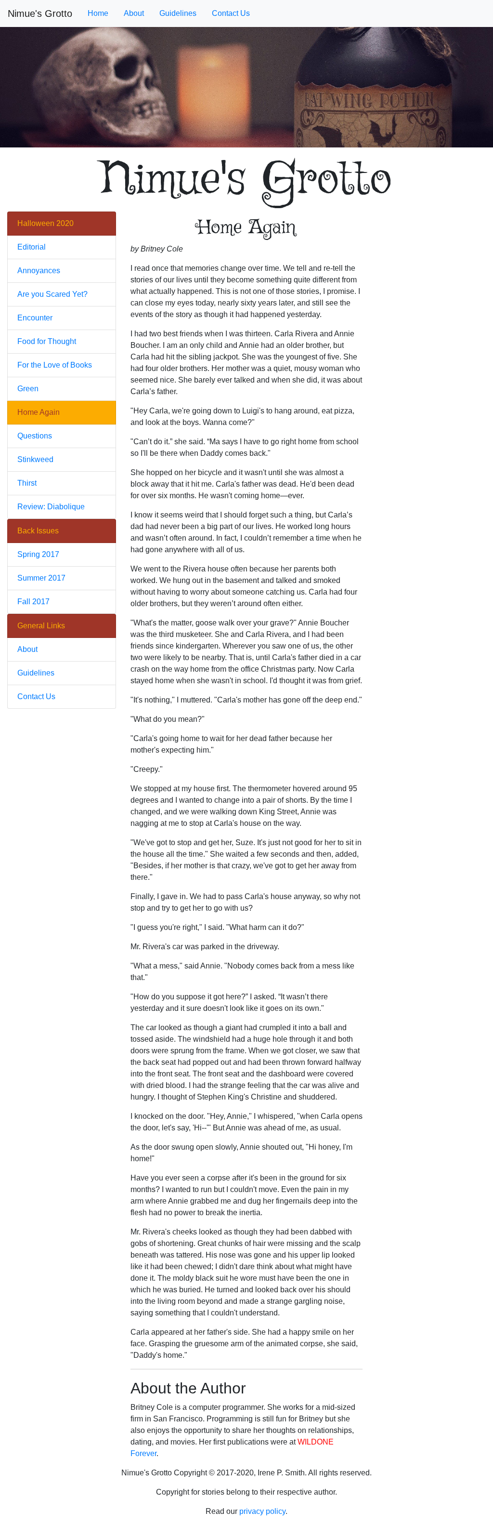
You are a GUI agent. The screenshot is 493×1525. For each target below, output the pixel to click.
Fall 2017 (33, 601)
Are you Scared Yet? (52, 294)
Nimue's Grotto (40, 13)
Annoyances (38, 270)
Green (28, 389)
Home (98, 13)
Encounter (34, 318)
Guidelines (177, 13)
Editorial (31, 247)
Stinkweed (35, 459)
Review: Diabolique (51, 507)
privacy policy (262, 1511)
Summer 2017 (41, 578)
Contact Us (231, 13)
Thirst (27, 483)
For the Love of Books (54, 365)
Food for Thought (46, 341)
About (134, 13)
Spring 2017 (38, 554)
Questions (34, 436)
